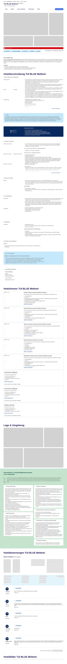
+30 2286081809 (8, 277)
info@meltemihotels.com (10, 279)
